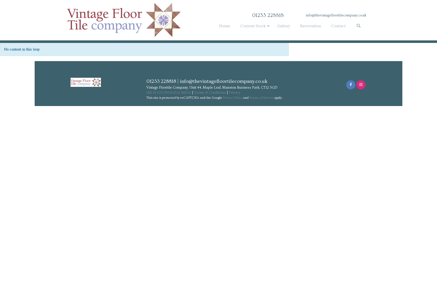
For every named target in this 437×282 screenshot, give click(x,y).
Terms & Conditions (210, 93)
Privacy (235, 93)
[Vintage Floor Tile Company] (115, 20)
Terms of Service (261, 97)
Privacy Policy (232, 97)
